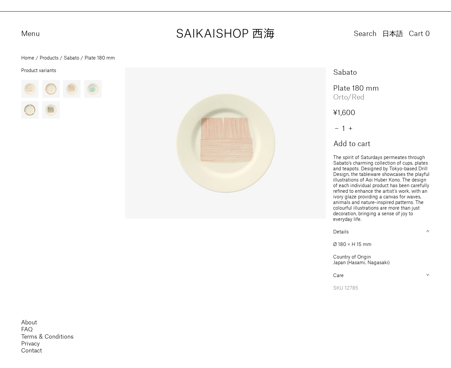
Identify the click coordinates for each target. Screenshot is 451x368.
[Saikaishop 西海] (225, 33)
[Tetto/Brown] (30, 110)
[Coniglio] (30, 89)
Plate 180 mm (100, 58)
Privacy (30, 343)
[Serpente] (93, 89)
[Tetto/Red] (51, 89)
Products (49, 58)
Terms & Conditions (47, 336)
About (29, 322)
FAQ (27, 329)
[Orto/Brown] (51, 110)
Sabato (71, 58)
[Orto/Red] (72, 89)
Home (27, 58)
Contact (31, 350)
